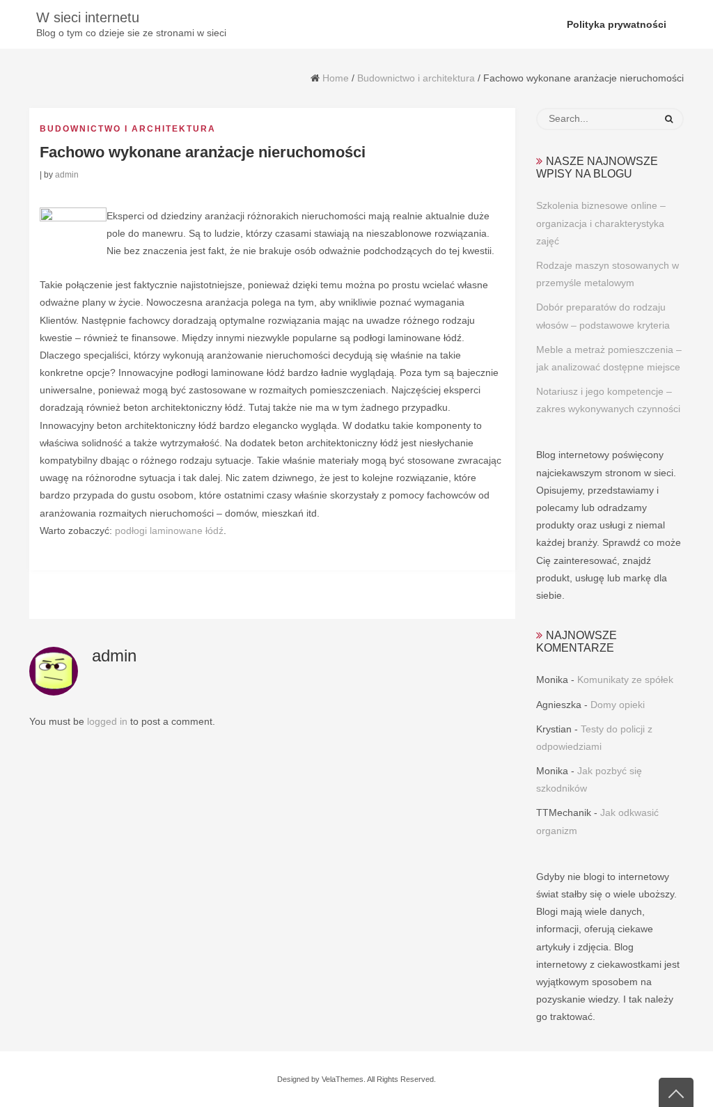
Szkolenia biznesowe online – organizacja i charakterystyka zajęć (601, 223)
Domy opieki (617, 704)
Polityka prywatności (616, 24)
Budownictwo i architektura (416, 78)
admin (67, 175)
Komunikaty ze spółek (625, 679)
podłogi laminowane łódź (169, 530)
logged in (107, 721)
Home (335, 78)
